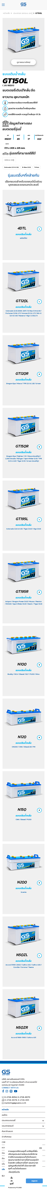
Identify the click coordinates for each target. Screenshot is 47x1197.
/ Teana (30, 967)
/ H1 (25, 456)
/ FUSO (32, 674)
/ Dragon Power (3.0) (19, 601)
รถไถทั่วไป (23, 238)
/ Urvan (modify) (32, 461)
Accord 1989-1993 (18, 1037)
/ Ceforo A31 (31, 1037)
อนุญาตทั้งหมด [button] (21, 1181)
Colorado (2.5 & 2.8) (11, 167)
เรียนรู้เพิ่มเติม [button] (14, 1171)
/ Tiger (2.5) (21, 461)
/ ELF (26, 674)
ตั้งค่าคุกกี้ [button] (11, 1181)
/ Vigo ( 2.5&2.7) (31, 315)
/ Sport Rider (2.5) (30, 458)
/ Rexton (38, 601)
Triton (36, 167)
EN (40, 1147)
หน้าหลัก (6, 13)
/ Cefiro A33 (36, 965)
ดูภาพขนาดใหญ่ (23, 62)
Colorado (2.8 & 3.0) (14, 529)
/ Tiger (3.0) (27, 529)
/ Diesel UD (27, 747)
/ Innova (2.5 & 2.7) (28, 313)
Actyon (8, 601)
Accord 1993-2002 (13, 965)
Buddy (10, 674)
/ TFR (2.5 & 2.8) (28, 383)
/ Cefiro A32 (26, 965)
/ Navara (21, 315)
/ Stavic (29, 604)
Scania (23, 892)
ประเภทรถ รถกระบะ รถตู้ (22, 13)
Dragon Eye (11, 383)
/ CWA (20, 747)
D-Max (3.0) (26, 167)
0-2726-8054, (10, 1097)
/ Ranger (19, 458)
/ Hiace (19, 383)
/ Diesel (21, 674)
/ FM (33, 747)
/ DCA (15, 674)
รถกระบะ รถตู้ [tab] (9, 160)
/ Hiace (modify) (33, 456)
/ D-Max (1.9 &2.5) (34, 311)
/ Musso (31, 601)
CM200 (15, 747)
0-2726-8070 (23, 1097)
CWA (18, 819)
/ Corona (23, 967)
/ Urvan (38, 383)
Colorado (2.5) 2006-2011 (16, 311)
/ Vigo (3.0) (36, 529)
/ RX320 (8, 604)
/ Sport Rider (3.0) (19, 604)
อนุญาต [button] (34, 1180)
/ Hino (37, 674)
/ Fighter (19, 456)
